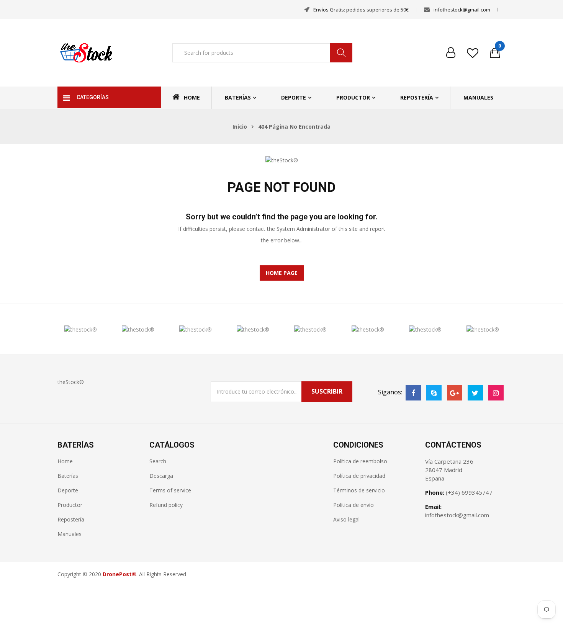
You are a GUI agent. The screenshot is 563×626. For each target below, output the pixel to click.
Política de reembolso (360, 461)
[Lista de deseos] (472, 53)
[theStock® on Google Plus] (454, 392)
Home (192, 97)
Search (157, 461)
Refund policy (166, 504)
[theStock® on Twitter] (475, 392)
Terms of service (170, 490)
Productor (353, 97)
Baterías (238, 97)
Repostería (416, 97)
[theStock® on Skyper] (434, 392)
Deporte (293, 97)
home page (282, 272)
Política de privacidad (359, 475)
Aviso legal (346, 519)
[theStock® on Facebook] (413, 392)
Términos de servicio (359, 490)
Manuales (478, 97)
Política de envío (353, 504)
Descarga (161, 475)
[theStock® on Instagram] (496, 392)
